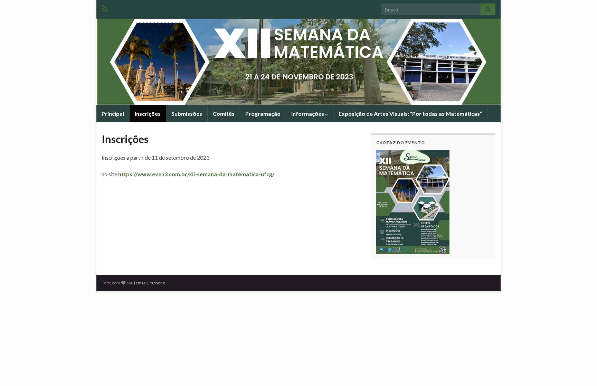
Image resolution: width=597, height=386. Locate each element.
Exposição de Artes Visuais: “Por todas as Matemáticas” (410, 113)
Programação (263, 113)
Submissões (186, 113)
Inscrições (148, 113)
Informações (308, 113)
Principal (113, 113)
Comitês (224, 113)
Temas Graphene (149, 282)
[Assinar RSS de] (105, 7)
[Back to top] (581, 370)
